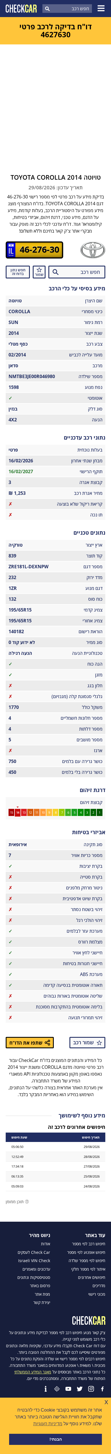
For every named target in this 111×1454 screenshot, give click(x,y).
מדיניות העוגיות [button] (47, 1423)
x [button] (106, 1401)
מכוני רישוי (96, 1294)
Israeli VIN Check (34, 1261)
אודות (45, 1244)
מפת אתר (42, 1294)
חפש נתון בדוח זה (18, 271)
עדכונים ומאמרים (36, 1269)
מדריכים (98, 1286)
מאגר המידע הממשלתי (32, 1372)
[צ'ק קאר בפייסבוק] (102, 1389)
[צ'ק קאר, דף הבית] (21, 8)
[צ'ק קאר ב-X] (80, 1389)
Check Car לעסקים (34, 1252)
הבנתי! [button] (56, 1439)
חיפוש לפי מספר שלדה (87, 1261)
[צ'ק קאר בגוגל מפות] (57, 1389)
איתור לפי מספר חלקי (88, 1269)
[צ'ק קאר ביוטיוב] (68, 1389)
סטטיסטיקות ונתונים (33, 1277)
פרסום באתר (40, 1286)
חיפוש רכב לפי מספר (88, 1244)
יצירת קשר (41, 1303)
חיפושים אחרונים (91, 1277)
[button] (102, 9)
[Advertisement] (55, 102)
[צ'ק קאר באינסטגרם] (91, 1389)
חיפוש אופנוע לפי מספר (86, 1252)
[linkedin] (45, 1389)
